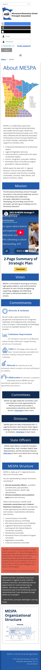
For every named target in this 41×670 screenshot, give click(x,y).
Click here (18, 410)
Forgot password (24, 46)
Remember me (8, 46)
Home (3, 59)
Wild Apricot (22, 667)
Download (20, 269)
